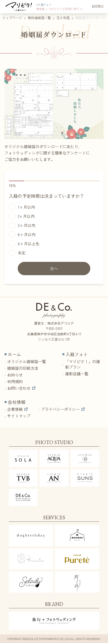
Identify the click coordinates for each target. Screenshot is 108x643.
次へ (54, 268)
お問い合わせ (18, 388)
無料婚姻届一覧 (39, 17)
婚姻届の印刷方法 (22, 368)
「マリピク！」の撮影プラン (82, 364)
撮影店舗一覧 (76, 373)
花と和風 (63, 17)
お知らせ (15, 375)
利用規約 (15, 381)
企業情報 (15, 409)
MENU (98, 6)
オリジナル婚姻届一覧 (26, 361)
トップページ (12, 17)
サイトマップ (18, 416)
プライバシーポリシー (60, 409)
